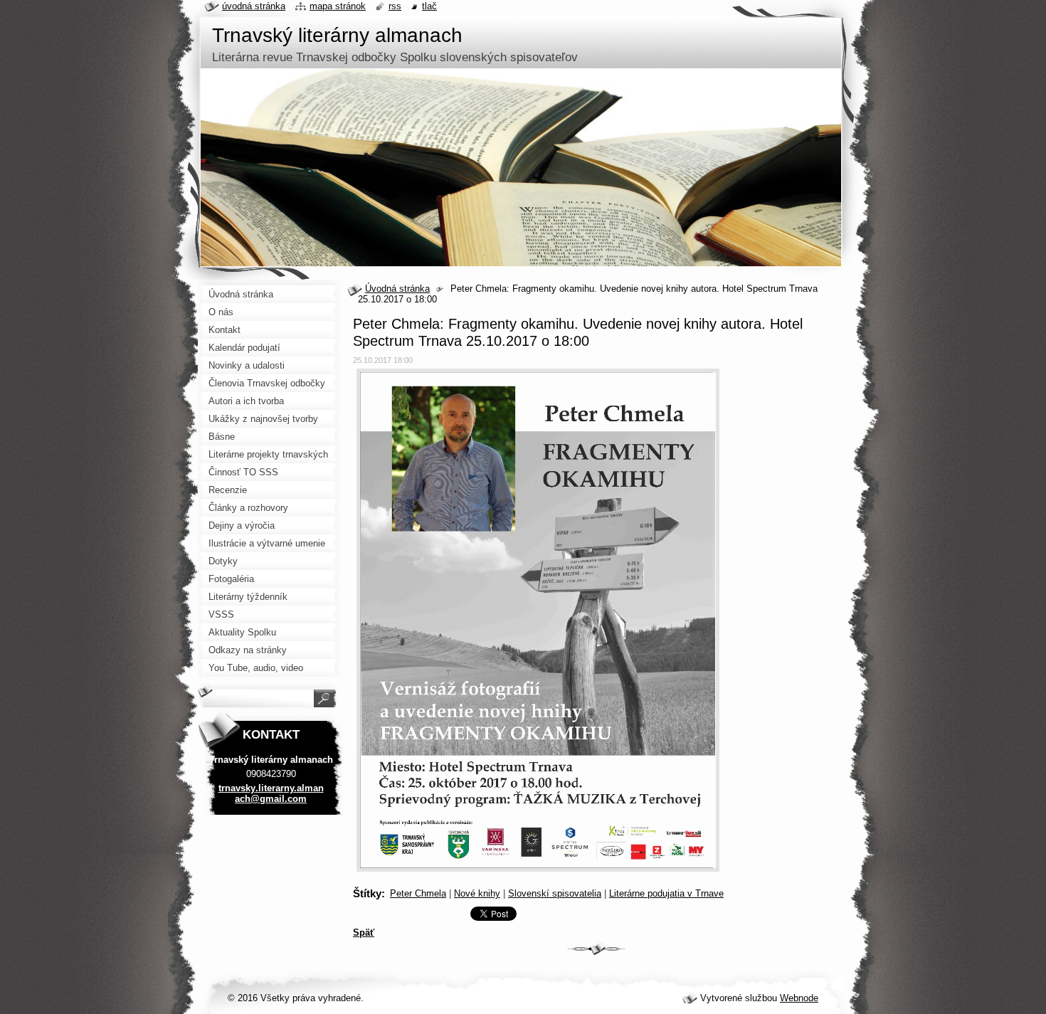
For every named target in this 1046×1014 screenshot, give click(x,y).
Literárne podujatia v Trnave (666, 893)
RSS (395, 6)
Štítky (367, 893)
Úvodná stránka (397, 288)
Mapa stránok (338, 6)
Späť (363, 932)
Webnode (799, 998)
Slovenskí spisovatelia (554, 893)
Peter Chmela (418, 893)
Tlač (429, 6)
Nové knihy (477, 893)
